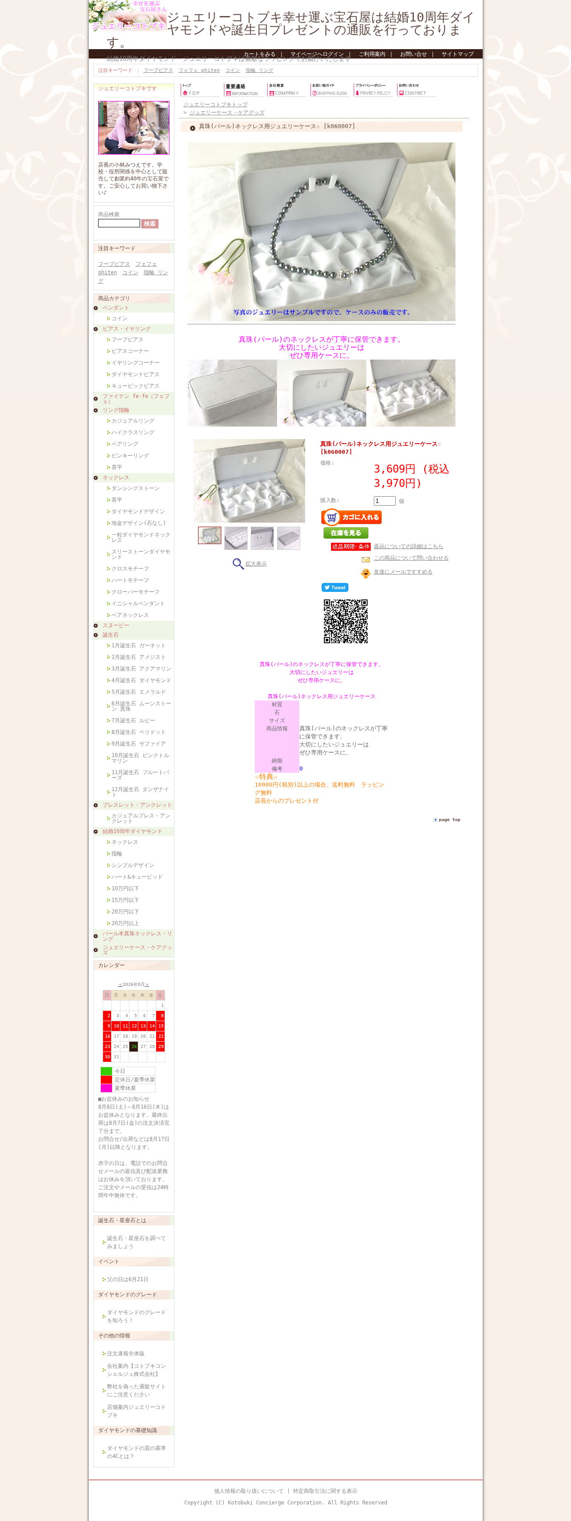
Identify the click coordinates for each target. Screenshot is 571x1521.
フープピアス (158, 70)
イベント (109, 1261)
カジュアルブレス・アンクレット (141, 818)
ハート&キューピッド (137, 877)
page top (449, 819)
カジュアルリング (133, 421)
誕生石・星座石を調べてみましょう (136, 1242)
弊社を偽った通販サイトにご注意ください (136, 1390)
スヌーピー (116, 625)
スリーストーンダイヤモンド (141, 554)
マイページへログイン (317, 54)
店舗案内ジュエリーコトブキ (136, 1411)
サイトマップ (458, 54)
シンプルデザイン (133, 865)
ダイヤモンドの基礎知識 (127, 1430)
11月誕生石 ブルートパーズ (140, 775)
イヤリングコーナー (136, 363)
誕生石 (111, 635)
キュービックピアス (136, 386)
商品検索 (109, 214)
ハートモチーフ (130, 580)
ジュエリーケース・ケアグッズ (137, 950)
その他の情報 (114, 1335)
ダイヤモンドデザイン (138, 511)
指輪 (117, 854)
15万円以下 (125, 900)
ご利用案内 (372, 54)
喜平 (117, 467)
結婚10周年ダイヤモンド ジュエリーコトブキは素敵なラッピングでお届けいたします (229, 58)
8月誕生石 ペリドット (139, 732)
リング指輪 (116, 410)
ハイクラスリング (133, 432)
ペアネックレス (130, 615)
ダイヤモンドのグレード (127, 1294)
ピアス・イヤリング (127, 329)
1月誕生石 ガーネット (139, 645)
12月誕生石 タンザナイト (140, 792)
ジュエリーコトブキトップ (215, 104)
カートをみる (260, 54)
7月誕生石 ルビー (133, 720)
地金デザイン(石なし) (139, 523)
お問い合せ (413, 54)
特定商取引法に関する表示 (325, 1491)
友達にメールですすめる (403, 572)
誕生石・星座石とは (122, 1220)
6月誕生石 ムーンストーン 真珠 (141, 706)
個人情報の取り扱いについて (249, 1491)
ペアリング (125, 444)
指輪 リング (259, 70)
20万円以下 (125, 912)
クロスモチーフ (130, 569)
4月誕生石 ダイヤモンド (141, 680)
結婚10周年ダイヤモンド (132, 831)
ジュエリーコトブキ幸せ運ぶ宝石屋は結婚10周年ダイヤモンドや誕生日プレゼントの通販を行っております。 (291, 30)
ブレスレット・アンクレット (137, 805)
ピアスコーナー (130, 351)
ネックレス (116, 477)
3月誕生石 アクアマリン (141, 669)
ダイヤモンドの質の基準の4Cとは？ (136, 1452)
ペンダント (116, 308)
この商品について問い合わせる (411, 558)
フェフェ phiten (199, 70)
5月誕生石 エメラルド (139, 692)
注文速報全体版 (126, 1353)
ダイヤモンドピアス (136, 374)
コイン (232, 70)
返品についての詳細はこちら (408, 546)
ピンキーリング (130, 456)
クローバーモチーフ (136, 592)
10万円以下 (125, 888)
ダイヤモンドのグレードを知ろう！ (136, 1316)
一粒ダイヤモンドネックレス (141, 537)
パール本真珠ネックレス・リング (137, 936)
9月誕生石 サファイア (139, 744)
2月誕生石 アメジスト (139, 657)
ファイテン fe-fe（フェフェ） (136, 399)
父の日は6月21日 (128, 1279)
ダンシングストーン (136, 488)
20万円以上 (125, 923)
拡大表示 (256, 564)
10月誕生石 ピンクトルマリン (140, 758)
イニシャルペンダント (138, 603)
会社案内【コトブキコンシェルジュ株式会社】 (136, 1370)
